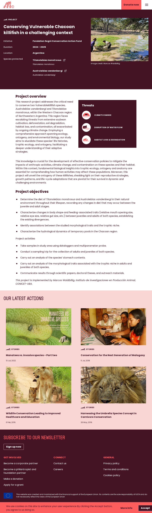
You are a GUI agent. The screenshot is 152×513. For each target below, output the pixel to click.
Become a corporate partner (21, 463)
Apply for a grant (14, 485)
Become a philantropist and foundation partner (20, 471)
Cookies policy (111, 475)
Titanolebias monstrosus (47, 60)
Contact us (59, 463)
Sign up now (13, 446)
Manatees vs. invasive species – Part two (31, 355)
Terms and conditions (116, 469)
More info (126, 508)
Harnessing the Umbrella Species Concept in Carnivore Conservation (109, 415)
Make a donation (13, 479)
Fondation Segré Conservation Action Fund (57, 41)
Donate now (131, 4)
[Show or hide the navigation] (146, 5)
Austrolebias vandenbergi (47, 70)
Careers (58, 469)
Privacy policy (111, 463)
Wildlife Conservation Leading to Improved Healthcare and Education (33, 415)
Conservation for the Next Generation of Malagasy (113, 355)
